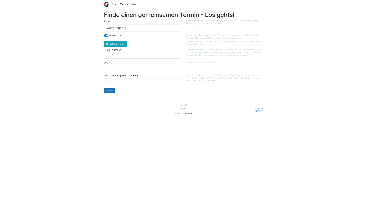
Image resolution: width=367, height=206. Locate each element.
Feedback (183, 108)
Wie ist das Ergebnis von (121, 75)
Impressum (258, 111)
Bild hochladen (116, 44)
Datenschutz (258, 108)
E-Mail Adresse (112, 49)
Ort (106, 62)
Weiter (109, 90)
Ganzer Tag (115, 35)
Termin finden (128, 4)
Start (115, 4)
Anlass (107, 21)
